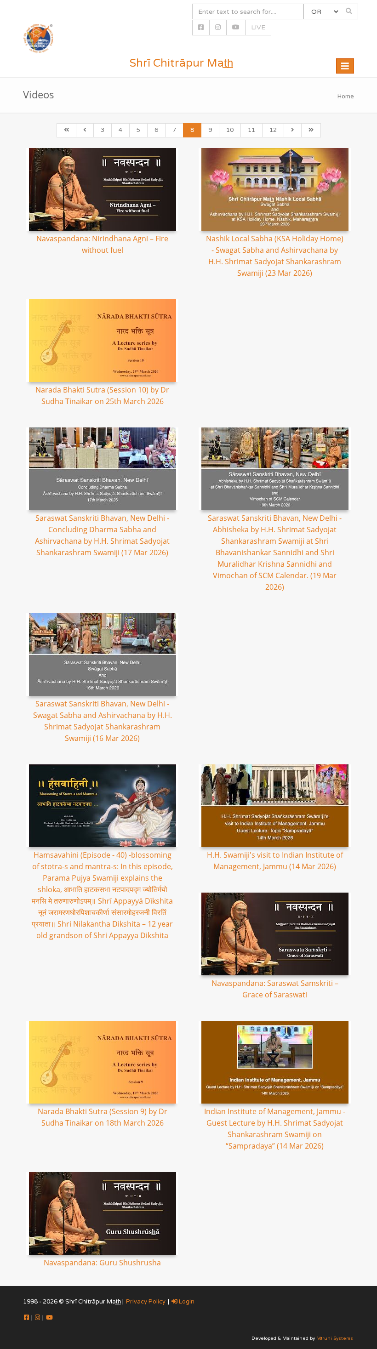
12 (273, 130)
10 (230, 130)
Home (345, 96)
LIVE (258, 27)
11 (251, 130)
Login (185, 1301)
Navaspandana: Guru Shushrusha (102, 1263)
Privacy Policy (146, 1301)
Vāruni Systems (335, 1338)
